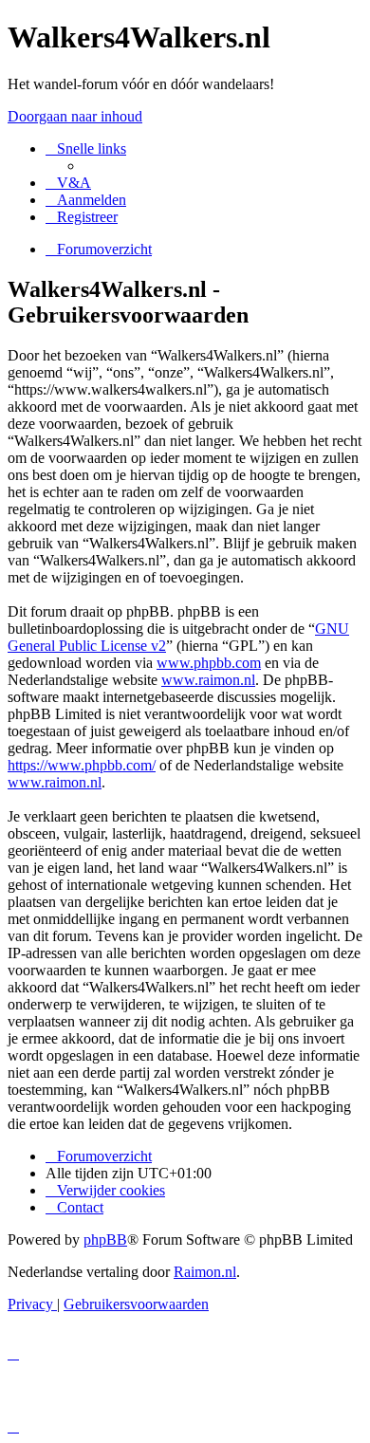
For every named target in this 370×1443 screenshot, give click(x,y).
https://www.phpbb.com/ (82, 765)
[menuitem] (68, 183)
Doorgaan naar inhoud (75, 116)
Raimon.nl (205, 1272)
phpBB (105, 1239)
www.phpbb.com (209, 663)
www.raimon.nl (208, 680)
